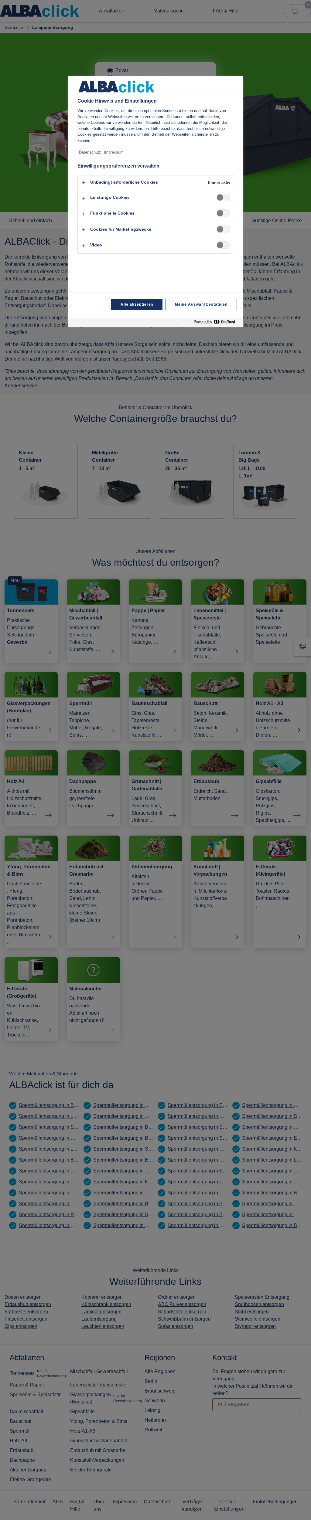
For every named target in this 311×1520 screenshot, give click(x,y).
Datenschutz (90, 152)
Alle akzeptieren (137, 304)
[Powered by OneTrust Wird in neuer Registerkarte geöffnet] (217, 323)
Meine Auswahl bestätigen (201, 304)
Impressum (114, 152)
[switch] (223, 197)
